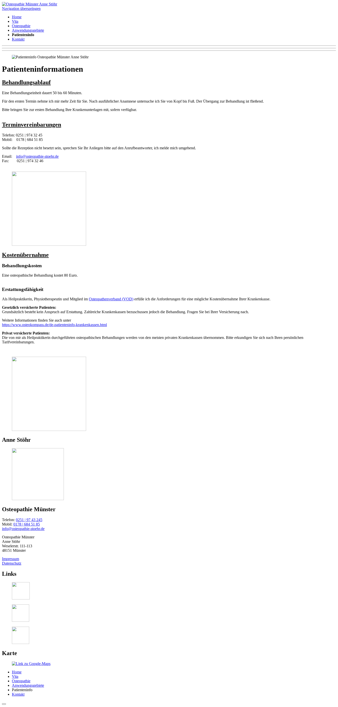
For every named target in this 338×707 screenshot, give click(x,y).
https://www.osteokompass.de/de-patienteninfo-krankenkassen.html (54, 325)
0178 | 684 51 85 (26, 524)
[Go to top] (4, 704)
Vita (15, 21)
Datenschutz (11, 563)
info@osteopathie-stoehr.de (37, 156)
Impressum (10, 559)
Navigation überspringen (21, 8)
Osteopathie (21, 26)
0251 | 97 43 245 (29, 520)
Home (17, 17)
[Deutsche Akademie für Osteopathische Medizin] (21, 598)
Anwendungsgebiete (28, 30)
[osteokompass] (20, 643)
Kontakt (18, 39)
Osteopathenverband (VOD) (111, 299)
